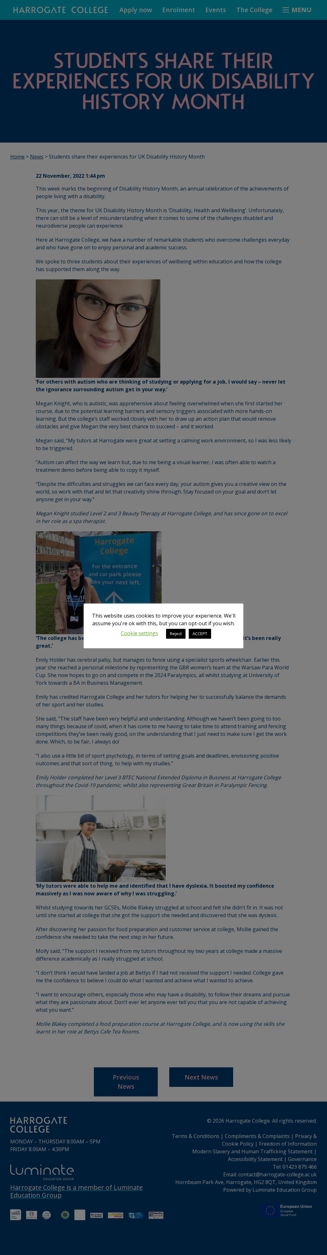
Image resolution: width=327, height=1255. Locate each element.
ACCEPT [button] (200, 633)
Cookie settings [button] (139, 633)
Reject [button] (176, 633)
